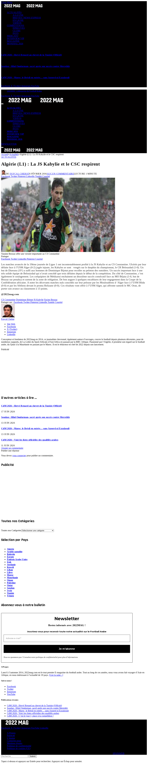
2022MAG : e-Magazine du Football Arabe (24, 91)
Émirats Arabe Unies (17, 559)
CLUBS (16, 30)
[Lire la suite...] (56, 675)
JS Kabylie (39, 299)
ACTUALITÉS (14, 12)
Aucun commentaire (60, 173)
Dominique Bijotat (24, 299)
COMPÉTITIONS (15, 25)
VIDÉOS (17, 23)
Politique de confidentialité (19, 746)
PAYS (15, 33)
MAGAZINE (13, 41)
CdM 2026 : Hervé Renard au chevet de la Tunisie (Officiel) (31, 55)
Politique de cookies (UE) (18, 748)
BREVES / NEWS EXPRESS (27, 17)
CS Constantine (8, 299)
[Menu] (2, 103)
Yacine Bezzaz (50, 299)
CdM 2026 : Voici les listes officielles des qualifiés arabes (29, 440)
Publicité (11, 735)
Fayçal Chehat (19, 173)
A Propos (11, 733)
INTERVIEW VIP (15, 38)
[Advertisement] (74, 371)
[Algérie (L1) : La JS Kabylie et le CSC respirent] (58, 251)
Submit (33, 756)
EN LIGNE (18, 20)
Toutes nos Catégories (11, 530)
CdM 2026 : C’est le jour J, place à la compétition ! (30, 716)
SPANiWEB (118, 753)
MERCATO (12, 36)
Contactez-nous (14, 740)
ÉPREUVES (19, 28)
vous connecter (19, 455)
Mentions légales (14, 743)
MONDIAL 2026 (15, 43)
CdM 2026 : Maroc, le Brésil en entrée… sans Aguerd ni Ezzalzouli (35, 77)
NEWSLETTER (9, 144)
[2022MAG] (36, 103)
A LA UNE (18, 15)
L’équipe (11, 738)
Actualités (8, 157)
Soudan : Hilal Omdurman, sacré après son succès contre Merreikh (35, 66)
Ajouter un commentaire (12, 448)
